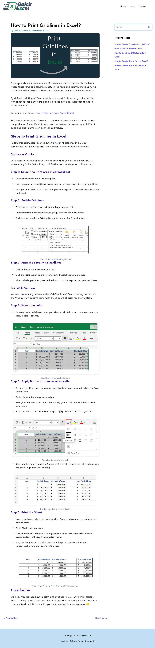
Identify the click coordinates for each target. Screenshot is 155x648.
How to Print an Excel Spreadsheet (54, 113)
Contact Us (90, 641)
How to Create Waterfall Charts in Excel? (130, 67)
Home (123, 6)
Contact (142, 6)
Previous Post (10, 618)
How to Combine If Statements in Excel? (130, 55)
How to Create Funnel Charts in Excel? (132, 44)
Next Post (101, 618)
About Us (64, 641)
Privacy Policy (76, 641)
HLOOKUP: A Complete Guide (128, 48)
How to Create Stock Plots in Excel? (131, 61)
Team (132, 6)
